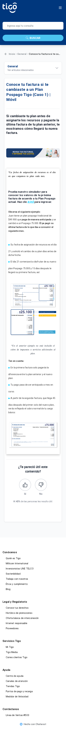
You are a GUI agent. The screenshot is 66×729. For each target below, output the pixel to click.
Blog (8, 589)
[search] (33, 25)
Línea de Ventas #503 (17, 715)
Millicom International (17, 563)
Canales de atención (17, 681)
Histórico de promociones (19, 613)
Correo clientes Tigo (16, 657)
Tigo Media (12, 652)
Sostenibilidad (13, 573)
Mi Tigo (10, 647)
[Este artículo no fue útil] (41, 485)
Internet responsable (16, 623)
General (21, 54)
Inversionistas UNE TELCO (20, 568)
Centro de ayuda (14, 676)
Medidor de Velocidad (17, 696)
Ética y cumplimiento (17, 584)
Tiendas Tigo (13, 686)
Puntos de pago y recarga (19, 691)
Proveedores (12, 628)
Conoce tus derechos (17, 607)
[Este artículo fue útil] (25, 485)
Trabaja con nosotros (17, 578)
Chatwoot (41, 724)
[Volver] (5, 54)
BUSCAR (35, 38)
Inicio (12, 54)
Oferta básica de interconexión (22, 618)
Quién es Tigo (13, 558)
